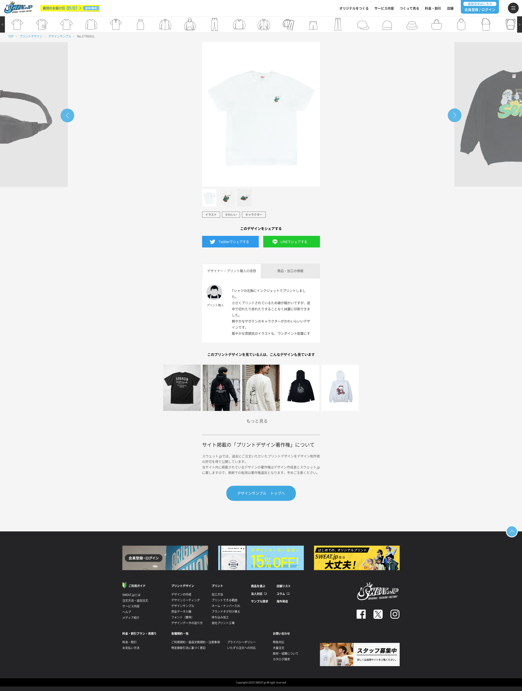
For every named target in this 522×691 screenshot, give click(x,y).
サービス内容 (384, 8)
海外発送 (282, 601)
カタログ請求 (281, 659)
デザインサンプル (59, 36)
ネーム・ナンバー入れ (226, 605)
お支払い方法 (130, 647)
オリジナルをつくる (354, 8)
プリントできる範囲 (224, 600)
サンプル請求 (259, 601)
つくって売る (409, 8)
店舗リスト (283, 586)
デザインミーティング (185, 600)
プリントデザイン (31, 36)
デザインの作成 (181, 594)
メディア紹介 (130, 617)
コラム (280, 593)
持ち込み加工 (220, 617)
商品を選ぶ (258, 586)
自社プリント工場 (223, 622)
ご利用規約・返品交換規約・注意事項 (195, 642)
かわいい (231, 214)
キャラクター (253, 214)
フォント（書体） (182, 617)
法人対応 (256, 593)
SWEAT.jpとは (131, 594)
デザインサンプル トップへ (261, 493)
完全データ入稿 (181, 611)
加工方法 (217, 594)
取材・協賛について (286, 653)
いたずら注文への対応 (241, 647)
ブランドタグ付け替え (226, 611)
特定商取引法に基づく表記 (188, 647)
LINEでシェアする (294, 241)
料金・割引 (433, 8)
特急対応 (278, 642)
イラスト (211, 214)
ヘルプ (126, 611)
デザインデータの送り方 (187, 622)
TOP (11, 36)
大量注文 (278, 647)
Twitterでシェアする (234, 241)
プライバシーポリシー (241, 642)
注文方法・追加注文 (135, 600)
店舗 (450, 8)
